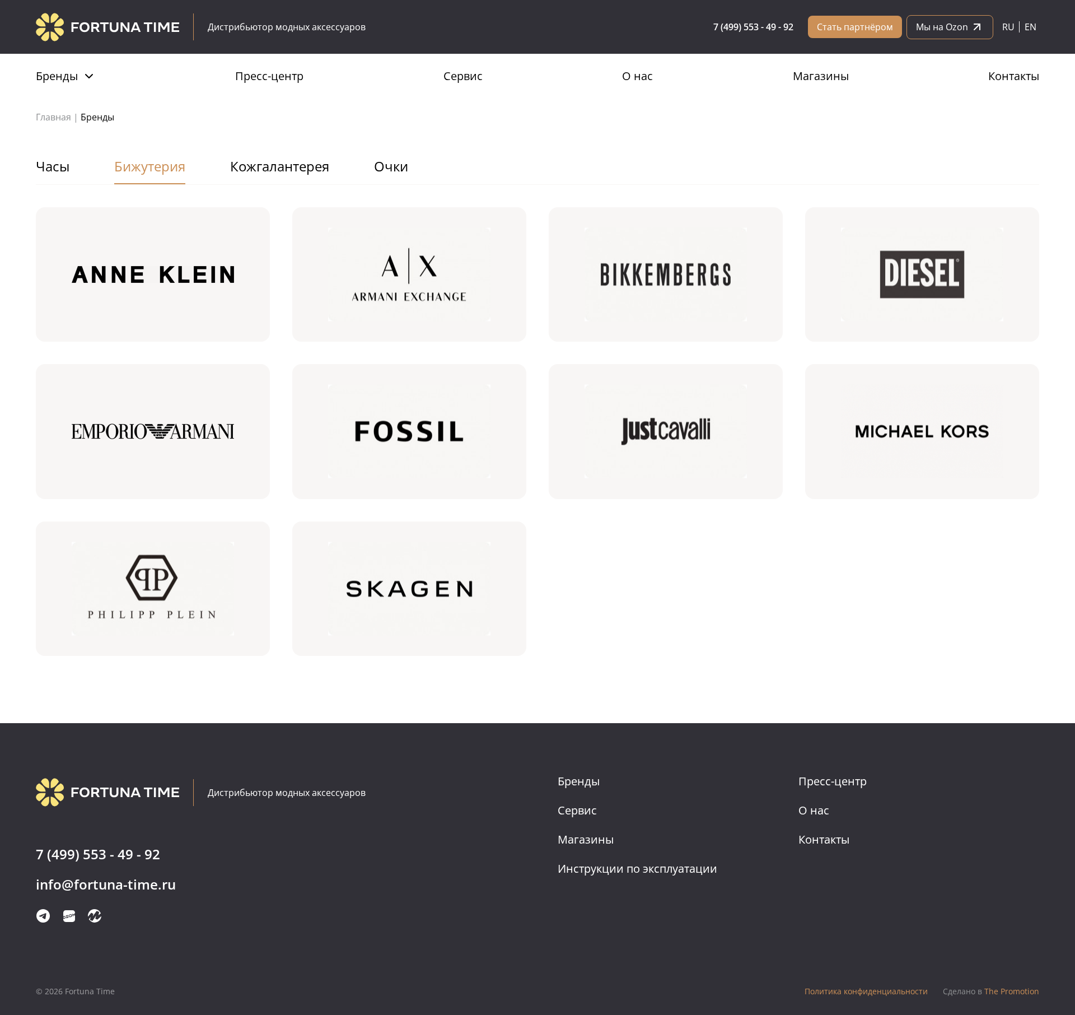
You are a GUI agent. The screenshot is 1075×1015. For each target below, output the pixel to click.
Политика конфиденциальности (866, 991)
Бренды (57, 75)
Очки (391, 166)
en (1030, 27)
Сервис (463, 75)
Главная (53, 117)
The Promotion (991, 991)
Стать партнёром (855, 27)
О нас (637, 75)
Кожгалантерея (279, 166)
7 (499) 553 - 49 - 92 (753, 27)
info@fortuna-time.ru (106, 884)
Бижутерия (149, 166)
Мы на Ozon (942, 27)
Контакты (1013, 75)
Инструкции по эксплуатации (637, 868)
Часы (52, 166)
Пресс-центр (269, 75)
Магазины (821, 75)
